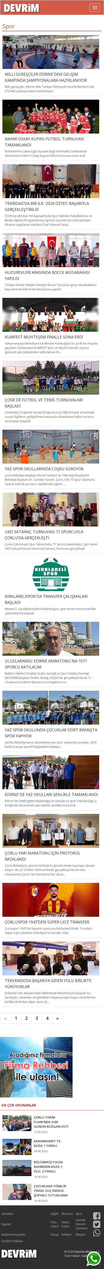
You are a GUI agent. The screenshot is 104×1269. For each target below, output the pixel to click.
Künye (55, 1234)
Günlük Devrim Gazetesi (82, 1224)
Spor (79, 1214)
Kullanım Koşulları (13, 1234)
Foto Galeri (55, 1224)
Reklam (66, 1234)
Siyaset (6, 1224)
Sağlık (54, 1214)
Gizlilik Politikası (12, 1241)
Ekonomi (67, 1214)
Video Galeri (65, 1224)
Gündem (7, 1214)
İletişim (80, 1234)
